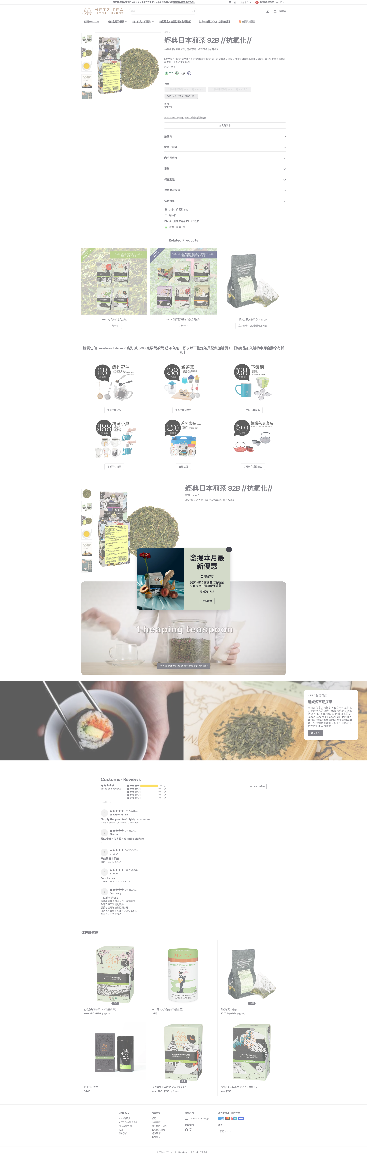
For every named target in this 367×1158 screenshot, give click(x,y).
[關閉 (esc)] (229, 549)
